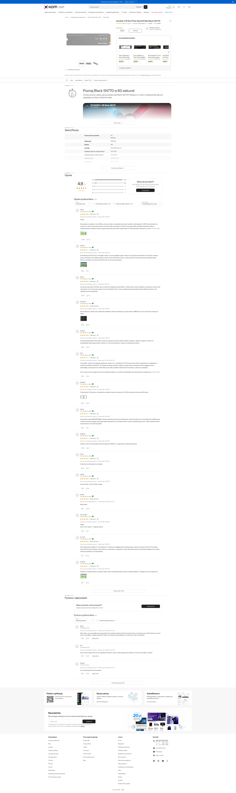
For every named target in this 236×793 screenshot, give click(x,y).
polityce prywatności (121, 404)
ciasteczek (102, 389)
